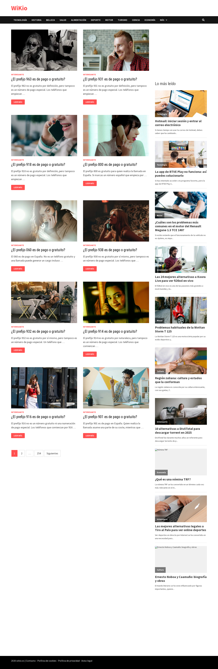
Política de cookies (46, 660)
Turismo (122, 19)
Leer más (18, 102)
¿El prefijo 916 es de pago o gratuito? (38, 417)
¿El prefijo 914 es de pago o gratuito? (110, 331)
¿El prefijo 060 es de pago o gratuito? (38, 250)
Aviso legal (86, 660)
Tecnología (20, 19)
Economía (150, 19)
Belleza (50, 19)
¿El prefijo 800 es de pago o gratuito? (110, 164)
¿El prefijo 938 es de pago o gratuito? (110, 250)
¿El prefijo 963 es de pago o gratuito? (38, 79)
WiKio (19, 8)
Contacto (31, 660)
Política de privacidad (69, 660)
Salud (63, 19)
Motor (109, 19)
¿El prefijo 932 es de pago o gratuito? (38, 331)
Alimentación (78, 19)
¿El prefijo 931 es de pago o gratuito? (110, 79)
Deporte (96, 19)
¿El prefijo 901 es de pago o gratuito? (110, 417)
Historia (36, 19)
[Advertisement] (181, 51)
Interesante (17, 74)
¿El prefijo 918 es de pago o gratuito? (38, 164)
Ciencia (136, 19)
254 (39, 453)
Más (162, 19)
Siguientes (52, 453)
